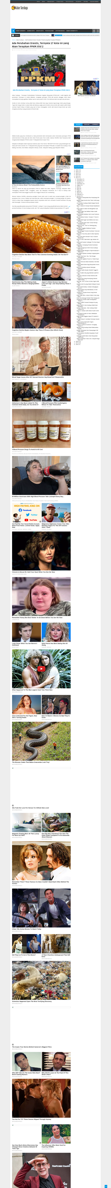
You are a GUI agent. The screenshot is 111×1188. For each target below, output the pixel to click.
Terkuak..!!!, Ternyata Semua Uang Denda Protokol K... (87, 293)
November (79, 180)
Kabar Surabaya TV (71, 30)
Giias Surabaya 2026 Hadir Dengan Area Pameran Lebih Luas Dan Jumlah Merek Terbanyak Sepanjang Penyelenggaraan (90, 137)
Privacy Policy (60, 1)
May (78, 190)
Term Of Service (69, 1)
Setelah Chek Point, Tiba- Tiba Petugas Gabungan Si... (86, 256)
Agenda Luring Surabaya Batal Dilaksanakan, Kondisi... (87, 328)
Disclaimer (78, 1)
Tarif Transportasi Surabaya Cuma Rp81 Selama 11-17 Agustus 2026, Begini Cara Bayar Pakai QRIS (90, 160)
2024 (77, 173)
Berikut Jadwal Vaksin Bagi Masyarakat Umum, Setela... (88, 265)
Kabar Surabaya (20, 30)
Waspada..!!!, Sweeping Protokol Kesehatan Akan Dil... (87, 245)
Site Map (86, 1)
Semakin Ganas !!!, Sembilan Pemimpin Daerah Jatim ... (88, 319)
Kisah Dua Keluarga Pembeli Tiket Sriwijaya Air (88, 298)
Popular (86, 124)
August (79, 185)
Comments (95, 124)
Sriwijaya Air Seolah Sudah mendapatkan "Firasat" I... (87, 300)
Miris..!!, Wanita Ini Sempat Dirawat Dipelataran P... (88, 206)
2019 (77, 343)
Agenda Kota (31, 30)
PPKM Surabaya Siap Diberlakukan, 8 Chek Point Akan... (87, 290)
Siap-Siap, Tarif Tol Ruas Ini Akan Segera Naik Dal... (88, 282)
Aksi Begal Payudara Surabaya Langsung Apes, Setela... (88, 254)
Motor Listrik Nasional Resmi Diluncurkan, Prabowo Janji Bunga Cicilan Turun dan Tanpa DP (89, 152)
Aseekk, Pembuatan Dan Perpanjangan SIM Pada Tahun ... (87, 331)
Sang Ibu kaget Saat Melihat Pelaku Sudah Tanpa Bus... (87, 212)
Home (38, 1)
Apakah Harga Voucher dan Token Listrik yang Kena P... (88, 201)
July (78, 187)
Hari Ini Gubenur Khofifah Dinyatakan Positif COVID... (87, 333)
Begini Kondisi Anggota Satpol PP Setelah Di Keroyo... (87, 317)
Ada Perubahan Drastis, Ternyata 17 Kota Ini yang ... (87, 217)
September (80, 183)
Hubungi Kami (50, 1)
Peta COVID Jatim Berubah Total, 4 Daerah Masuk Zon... (87, 237)
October (79, 182)
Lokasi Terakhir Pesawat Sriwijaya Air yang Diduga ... (87, 303)
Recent (78, 124)
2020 (77, 341)
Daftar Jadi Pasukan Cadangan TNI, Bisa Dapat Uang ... (88, 242)
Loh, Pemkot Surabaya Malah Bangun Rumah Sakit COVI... (88, 203)
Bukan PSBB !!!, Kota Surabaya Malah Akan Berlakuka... (87, 305)
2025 (77, 171)
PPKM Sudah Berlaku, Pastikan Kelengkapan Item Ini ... (87, 287)
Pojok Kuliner (49, 30)
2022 (77, 176)
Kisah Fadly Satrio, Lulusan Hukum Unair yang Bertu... (88, 295)
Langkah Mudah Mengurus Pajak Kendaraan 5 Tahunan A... (88, 251)
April (78, 191)
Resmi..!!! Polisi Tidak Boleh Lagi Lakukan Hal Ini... (87, 240)
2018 (77, 344)
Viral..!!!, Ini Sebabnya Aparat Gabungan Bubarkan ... (86, 268)
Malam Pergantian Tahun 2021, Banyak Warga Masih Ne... (88, 339)
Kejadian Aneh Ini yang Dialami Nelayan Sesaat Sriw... (88, 284)
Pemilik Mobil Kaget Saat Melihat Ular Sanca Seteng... (87, 220)
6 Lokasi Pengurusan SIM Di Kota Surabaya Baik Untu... (87, 248)
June (78, 188)
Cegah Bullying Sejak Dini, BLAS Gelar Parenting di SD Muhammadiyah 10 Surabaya (89, 35)
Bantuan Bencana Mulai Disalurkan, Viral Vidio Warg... (88, 262)
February (79, 194)
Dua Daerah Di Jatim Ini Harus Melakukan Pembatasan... (87, 314)
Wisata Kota (40, 30)
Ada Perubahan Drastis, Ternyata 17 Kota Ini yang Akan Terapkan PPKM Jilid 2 (41, 90)
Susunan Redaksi (94, 1)
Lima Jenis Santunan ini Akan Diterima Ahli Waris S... (87, 276)
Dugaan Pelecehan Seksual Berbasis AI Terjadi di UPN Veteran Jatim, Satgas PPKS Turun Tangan (90, 129)
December (79, 179)
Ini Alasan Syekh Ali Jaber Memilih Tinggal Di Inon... (87, 270)
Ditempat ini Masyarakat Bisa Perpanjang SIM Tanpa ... (88, 198)
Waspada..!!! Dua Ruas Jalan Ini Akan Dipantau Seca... (88, 234)
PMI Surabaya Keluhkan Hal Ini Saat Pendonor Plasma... (88, 214)
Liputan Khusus (60, 30)
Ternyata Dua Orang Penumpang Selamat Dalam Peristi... (87, 279)
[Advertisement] (72, 16)
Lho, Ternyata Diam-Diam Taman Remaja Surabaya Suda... (87, 223)
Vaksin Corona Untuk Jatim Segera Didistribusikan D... (85, 322)
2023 (77, 174)
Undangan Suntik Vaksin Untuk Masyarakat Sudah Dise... (87, 336)
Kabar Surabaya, (33, 50)
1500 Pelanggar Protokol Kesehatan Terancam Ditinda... (88, 231)
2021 (77, 177)
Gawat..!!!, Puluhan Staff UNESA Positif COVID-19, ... (88, 311)
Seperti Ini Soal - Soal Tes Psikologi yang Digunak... (86, 226)
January (79, 196)
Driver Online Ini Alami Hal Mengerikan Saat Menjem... (87, 209)
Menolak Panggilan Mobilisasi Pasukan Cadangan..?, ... (86, 228)
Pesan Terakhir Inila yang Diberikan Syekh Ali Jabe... (87, 273)
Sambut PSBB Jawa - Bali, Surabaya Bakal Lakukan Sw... (87, 308)
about (43, 1)
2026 (77, 170)
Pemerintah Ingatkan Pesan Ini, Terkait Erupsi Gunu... (88, 259)
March (78, 193)
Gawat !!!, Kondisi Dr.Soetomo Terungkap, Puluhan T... (87, 325)
